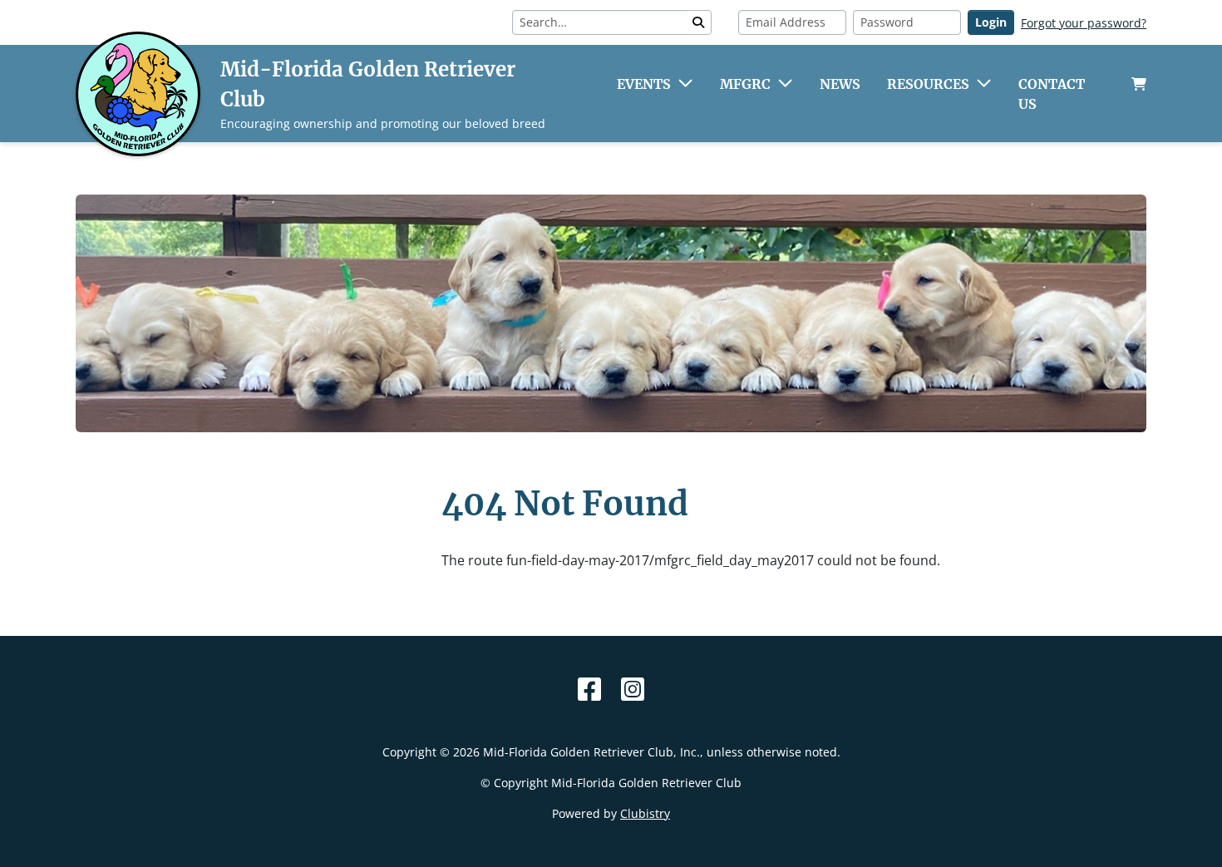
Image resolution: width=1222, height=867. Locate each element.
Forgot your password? (1083, 23)
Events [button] (644, 84)
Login (991, 22)
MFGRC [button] (745, 84)
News (840, 84)
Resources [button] (928, 84)
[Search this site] (698, 22)
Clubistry (645, 813)
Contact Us (1051, 94)
